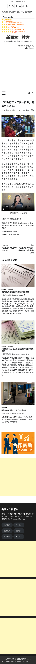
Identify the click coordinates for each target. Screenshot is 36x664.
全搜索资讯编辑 (6, 295)
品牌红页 (7, 531)
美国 (18, 234)
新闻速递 (4, 289)
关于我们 (19, 525)
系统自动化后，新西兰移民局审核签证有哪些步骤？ (18, 350)
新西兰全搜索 (18, 37)
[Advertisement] (18, 71)
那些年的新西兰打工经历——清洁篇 (14, 410)
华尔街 (10, 234)
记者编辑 (19, 536)
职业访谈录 (13, 231)
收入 (14, 234)
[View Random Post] (29, 93)
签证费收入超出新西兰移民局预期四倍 (15, 292)
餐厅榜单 (19, 531)
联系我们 (7, 525)
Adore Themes (22, 661)
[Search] (32, 93)
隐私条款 (7, 536)
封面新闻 (4, 346)
